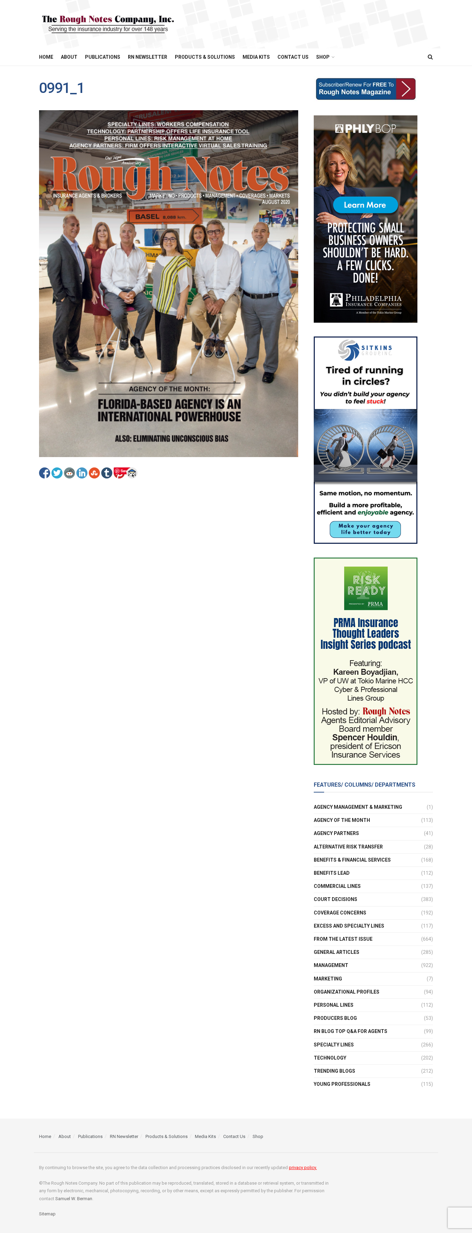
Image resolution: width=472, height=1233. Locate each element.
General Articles (336, 952)
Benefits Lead (332, 873)
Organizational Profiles (346, 992)
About (69, 57)
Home (46, 57)
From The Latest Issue (343, 939)
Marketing (328, 978)
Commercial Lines (337, 886)
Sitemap (47, 1213)
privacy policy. (303, 1167)
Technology (330, 1058)
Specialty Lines (334, 1044)
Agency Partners (336, 833)
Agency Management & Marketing (358, 807)
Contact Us (293, 57)
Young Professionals (342, 1084)
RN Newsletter (147, 57)
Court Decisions (335, 899)
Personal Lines (333, 1005)
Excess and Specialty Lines (349, 926)
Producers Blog (335, 1018)
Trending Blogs (334, 1071)
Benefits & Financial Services (352, 860)
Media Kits (256, 57)
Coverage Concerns (340, 913)
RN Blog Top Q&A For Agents (350, 1031)
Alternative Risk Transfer (348, 847)
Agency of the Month (342, 820)
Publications (102, 57)
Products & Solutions (205, 57)
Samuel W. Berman (73, 1198)
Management (331, 965)
